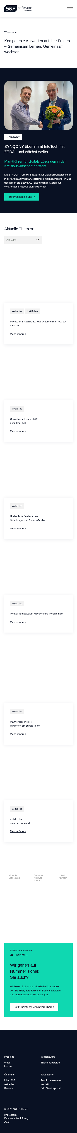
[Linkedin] (5, 1127)
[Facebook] (10, 1127)
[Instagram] (15, 1127)
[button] (70, 8)
